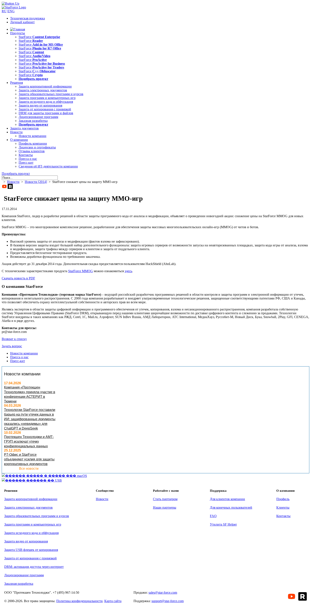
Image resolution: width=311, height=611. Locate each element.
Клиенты (282, 507)
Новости (16, 132)
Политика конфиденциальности (79, 601)
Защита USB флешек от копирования (31, 550)
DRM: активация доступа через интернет (34, 566)
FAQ (213, 516)
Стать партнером (165, 499)
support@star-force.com (167, 601)
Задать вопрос (12, 346)
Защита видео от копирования (40, 105)
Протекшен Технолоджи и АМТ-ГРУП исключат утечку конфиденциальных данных (29, 441)
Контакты (26, 155)
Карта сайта (112, 601)
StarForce (39, 37)
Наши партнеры (164, 507)
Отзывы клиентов (32, 151)
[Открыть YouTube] (4, 186)
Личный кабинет (22, 22)
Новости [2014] (36, 182)
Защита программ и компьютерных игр (47, 98)
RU (4, 11)
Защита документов (24, 128)
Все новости (29, 468)
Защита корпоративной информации (45, 86)
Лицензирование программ (38, 117)
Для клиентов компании (227, 499)
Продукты (17, 33)
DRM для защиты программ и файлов (46, 113)
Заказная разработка (33, 120)
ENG (11, 11)
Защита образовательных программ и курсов (51, 94)
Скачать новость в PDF (18, 278)
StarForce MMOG (80, 271)
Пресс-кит (26, 162)
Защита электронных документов (43, 90)
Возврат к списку (14, 339)
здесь (128, 271)
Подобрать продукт (16, 173)
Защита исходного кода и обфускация (46, 101)
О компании (19, 139)
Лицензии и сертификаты (37, 147)
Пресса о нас (28, 159)
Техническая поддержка (27, 18)
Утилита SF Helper (223, 524)
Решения (16, 82)
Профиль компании (33, 143)
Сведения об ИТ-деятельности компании (48, 166)
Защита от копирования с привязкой (45, 109)
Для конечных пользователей (231, 507)
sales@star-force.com (163, 592)
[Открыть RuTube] (10, 186)
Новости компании (32, 136)
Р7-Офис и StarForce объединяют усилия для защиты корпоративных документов (29, 459)
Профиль (282, 499)
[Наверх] (10, 3)
